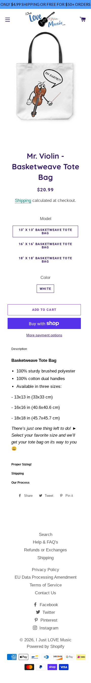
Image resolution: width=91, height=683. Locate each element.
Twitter (48, 612)
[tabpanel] (45, 407)
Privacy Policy (45, 569)
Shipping (23, 200)
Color (45, 277)
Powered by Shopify (45, 646)
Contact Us (45, 593)
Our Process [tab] (20, 482)
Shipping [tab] (17, 473)
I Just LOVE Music (54, 640)
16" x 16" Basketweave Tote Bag (45, 245)
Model (45, 218)
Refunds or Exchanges (45, 550)
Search (45, 534)
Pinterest (48, 620)
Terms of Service (46, 585)
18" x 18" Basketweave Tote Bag (45, 259)
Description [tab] (19, 349)
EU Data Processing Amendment (46, 577)
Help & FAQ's (45, 542)
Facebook (48, 604)
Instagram (48, 628)
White (45, 289)
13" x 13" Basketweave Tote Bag (45, 231)
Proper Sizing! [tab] (21, 464)
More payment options (44, 335)
